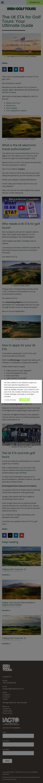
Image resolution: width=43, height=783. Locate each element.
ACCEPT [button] (24, 400)
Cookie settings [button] (10, 400)
